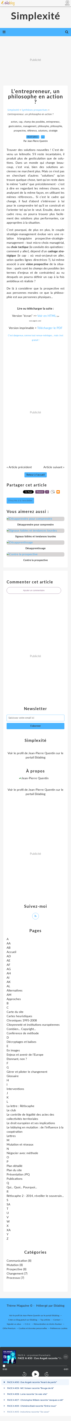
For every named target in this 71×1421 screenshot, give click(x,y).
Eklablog (59, 1305)
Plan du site (14, 1170)
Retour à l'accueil (35, 475)
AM (9, 994)
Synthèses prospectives (35, 109)
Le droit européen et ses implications (31, 1123)
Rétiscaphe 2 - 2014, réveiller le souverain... (35, 1196)
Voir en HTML (46, 315)
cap (20, 122)
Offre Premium (9, 1328)
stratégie (53, 131)
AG (9, 969)
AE (8, 960)
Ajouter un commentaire (34, 590)
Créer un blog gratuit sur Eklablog (22, 1320)
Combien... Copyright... (21, 1029)
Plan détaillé (14, 1166)
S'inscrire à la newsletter (20, 500)
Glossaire (13, 1076)
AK (9, 982)
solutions (42, 131)
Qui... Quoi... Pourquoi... (22, 1187)
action (14, 122)
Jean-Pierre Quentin (41, 753)
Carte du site (15, 1012)
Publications (14, 1178)
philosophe (43, 126)
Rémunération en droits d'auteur (48, 1324)
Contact (56, 1320)
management (29, 126)
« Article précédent (19, 467)
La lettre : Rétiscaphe (20, 1106)
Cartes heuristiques (19, 1016)
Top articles (45, 1320)
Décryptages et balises (21, 1042)
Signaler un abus (14, 1324)
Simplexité (35, 16)
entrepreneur (52, 122)
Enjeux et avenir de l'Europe (25, 1054)
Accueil (11, 952)
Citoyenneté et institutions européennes (33, 1024)
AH (9, 973)
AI (8, 977)
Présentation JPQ (18, 1174)
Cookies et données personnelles (33, 1328)
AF (8, 965)
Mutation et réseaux (20, 1144)
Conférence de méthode (23, 1033)
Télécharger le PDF (49, 328)
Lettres (11, 1136)
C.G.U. (28, 1324)
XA (9, 1230)
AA (9, 943)
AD (9, 956)
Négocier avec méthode (22, 1153)
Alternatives (14, 990)
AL (8, 986)
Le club (11, 1110)
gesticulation (15, 126)
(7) (17, 1273)
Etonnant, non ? (17, 1059)
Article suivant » (53, 467)
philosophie (56, 126)
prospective (20, 131)
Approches (14, 999)
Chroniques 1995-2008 (22, 1020)
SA (8, 1204)
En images (13, 1050)
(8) (19, 1260)
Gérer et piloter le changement (27, 1071)
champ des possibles (34, 122)
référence (32, 131)
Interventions (15, 1089)
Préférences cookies (58, 1328)
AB (9, 947)
